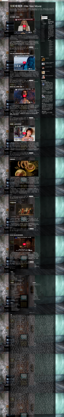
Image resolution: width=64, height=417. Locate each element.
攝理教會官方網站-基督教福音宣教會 (16, 283)
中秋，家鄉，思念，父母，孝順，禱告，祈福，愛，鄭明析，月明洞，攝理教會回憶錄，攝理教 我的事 (31, 319)
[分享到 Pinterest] (32, 47)
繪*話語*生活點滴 (35, 297)
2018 (42, 36)
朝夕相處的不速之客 (44, 91)
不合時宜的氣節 (13, 202)
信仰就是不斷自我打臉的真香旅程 (16, 235)
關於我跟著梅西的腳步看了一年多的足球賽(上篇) (51, 22)
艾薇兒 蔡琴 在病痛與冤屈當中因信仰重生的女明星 (19, 53)
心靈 (51, 331)
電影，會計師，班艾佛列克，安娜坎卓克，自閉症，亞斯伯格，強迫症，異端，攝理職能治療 (34, 390)
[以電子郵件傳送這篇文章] (29, 47)
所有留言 (43, 18)
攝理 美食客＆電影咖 (14, 279)
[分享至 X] (31, 47)
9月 (43, 22)
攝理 (42, 334)
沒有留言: (25, 80)
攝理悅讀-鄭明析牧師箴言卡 (15, 310)
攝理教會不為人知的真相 (36, 299)
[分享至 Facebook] (32, 228)
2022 (42, 31)
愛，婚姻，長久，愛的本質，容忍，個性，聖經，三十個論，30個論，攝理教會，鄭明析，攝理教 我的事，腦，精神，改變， (26, 334)
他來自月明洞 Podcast (36, 283)
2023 (42, 30)
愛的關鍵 (46, 82)
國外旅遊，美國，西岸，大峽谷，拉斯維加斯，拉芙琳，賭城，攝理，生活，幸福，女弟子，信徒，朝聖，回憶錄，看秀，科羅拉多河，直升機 (31, 325)
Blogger (33, 312)
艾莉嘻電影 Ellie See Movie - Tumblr (51, 52)
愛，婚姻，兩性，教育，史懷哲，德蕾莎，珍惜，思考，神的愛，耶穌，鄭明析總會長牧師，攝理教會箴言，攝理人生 (38, 333)
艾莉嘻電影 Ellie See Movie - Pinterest (51, 50)
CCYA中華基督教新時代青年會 (15, 294)
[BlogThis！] (30, 47)
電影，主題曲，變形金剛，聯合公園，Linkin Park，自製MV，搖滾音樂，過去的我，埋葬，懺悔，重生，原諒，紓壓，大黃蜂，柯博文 (33, 370)
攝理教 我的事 (45, 334)
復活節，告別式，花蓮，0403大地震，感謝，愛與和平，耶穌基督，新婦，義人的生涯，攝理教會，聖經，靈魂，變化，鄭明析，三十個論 (33, 331)
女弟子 (21, 328)
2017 (42, 37)
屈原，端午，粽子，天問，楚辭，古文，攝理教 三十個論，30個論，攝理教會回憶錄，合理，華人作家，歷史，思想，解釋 (29, 329)
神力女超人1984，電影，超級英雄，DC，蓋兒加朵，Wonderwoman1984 (42, 349)
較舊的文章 (37, 266)
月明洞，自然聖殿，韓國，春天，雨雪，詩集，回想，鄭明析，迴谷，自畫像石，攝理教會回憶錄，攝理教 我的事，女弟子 (29, 337)
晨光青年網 (12, 293)
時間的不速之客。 (47, 95)
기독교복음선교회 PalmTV (14, 295)
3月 (43, 26)
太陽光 (43, 94)
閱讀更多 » (11, 45)
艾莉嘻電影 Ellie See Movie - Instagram (51, 42)
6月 (43, 25)
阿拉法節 (17, 105)
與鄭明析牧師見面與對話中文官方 (16, 297)
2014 (42, 41)
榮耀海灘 (14, 341)
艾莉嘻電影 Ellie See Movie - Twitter (51, 55)
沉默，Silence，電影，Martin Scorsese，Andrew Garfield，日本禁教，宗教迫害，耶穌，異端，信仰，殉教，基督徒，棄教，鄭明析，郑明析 (30, 342)
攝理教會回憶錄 (49, 334)
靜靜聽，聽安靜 (44, 111)
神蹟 (52, 349)
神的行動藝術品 (47, 71)
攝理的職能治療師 (35, 298)
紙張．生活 (43, 103)
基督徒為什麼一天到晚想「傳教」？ (17, 86)
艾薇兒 (30, 76)
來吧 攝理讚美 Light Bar (14, 300)
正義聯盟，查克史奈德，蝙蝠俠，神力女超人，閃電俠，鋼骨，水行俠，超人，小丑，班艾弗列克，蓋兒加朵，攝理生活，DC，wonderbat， (32, 341)
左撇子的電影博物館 (14, 278)
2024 (42, 29)
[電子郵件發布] (28, 80)
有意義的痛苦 (12, 159)
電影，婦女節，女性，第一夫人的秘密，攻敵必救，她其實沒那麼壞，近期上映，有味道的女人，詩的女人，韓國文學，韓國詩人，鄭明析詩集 (32, 378)
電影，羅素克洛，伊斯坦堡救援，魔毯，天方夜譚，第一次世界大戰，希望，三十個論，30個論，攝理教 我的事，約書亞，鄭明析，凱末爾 (35, 398)
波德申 (49, 342)
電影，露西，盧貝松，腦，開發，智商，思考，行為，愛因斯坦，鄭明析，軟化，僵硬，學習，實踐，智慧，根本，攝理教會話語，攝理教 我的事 (29, 409)
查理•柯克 (20, 35)
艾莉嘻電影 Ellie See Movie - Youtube (51, 47)
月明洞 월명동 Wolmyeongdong (15, 296)
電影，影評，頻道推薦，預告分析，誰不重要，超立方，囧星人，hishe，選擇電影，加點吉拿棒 (32, 381)
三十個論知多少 (35, 295)
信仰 (33, 320)
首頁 (22, 266)
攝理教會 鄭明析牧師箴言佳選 (15, 309)
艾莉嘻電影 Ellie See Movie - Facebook (51, 45)
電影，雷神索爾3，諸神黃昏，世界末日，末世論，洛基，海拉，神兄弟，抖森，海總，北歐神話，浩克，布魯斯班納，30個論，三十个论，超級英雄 (34, 408)
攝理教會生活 (35, 294)
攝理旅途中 (34, 293)
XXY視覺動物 (13, 277)
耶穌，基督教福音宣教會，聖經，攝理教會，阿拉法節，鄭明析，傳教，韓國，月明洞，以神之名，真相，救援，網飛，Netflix (36, 352)
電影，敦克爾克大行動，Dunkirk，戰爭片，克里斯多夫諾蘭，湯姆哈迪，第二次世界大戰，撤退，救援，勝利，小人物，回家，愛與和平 (32, 387)
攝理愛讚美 (12, 299)
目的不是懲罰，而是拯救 (14, 17)
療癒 (37, 348)
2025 (42, 21)
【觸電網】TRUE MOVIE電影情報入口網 (17, 280)
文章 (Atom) (13, 268)
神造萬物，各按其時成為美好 (15, 124)
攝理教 (14, 105)
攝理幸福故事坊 (13, 298)
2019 (42, 35)
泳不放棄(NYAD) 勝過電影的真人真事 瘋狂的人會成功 (49, 63)
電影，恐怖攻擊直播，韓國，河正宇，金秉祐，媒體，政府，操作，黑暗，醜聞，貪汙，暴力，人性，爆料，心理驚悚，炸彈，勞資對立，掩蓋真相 (30, 384)
